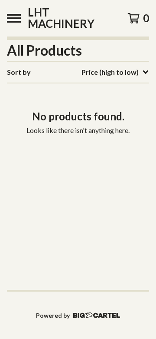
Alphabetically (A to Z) (98, 136)
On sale (74, 108)
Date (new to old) (90, 164)
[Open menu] (14, 18)
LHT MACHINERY (61, 18)
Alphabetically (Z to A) (98, 150)
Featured (77, 94)
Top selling (79, 122)
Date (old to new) (90, 178)
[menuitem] (78, 72)
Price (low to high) (91, 192)
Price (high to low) (91, 206)
